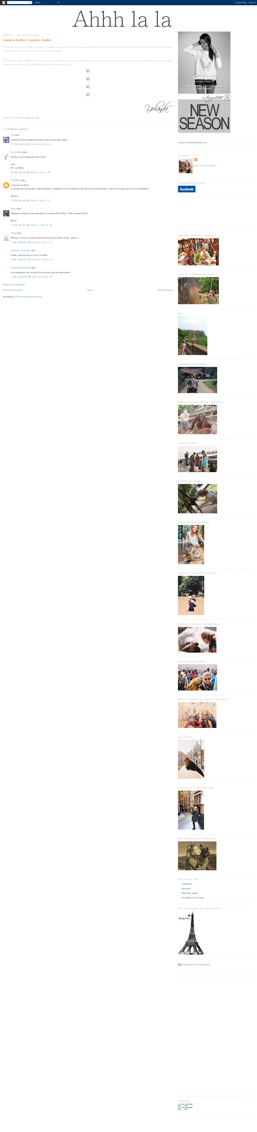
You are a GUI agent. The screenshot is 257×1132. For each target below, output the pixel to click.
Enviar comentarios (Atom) (29, 296)
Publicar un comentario (14, 284)
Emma (14, 232)
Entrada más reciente (13, 289)
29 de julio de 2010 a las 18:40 (31, 225)
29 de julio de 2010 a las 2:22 (31, 200)
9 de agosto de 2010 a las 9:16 (31, 276)
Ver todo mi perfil (205, 166)
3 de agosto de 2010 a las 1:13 (31, 242)
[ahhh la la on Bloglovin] (191, 954)
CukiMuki (16, 180)
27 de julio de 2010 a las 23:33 (31, 144)
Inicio (90, 289)
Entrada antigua (165, 289)
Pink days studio (190, 893)
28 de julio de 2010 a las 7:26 (31, 172)
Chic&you (187, 883)
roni (13, 134)
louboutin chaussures (21, 250)
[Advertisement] (192, 1032)
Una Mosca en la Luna (193, 897)
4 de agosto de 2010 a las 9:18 (31, 259)
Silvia (13, 208)
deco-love (186, 888)
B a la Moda (16, 152)
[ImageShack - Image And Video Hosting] (88, 72)
